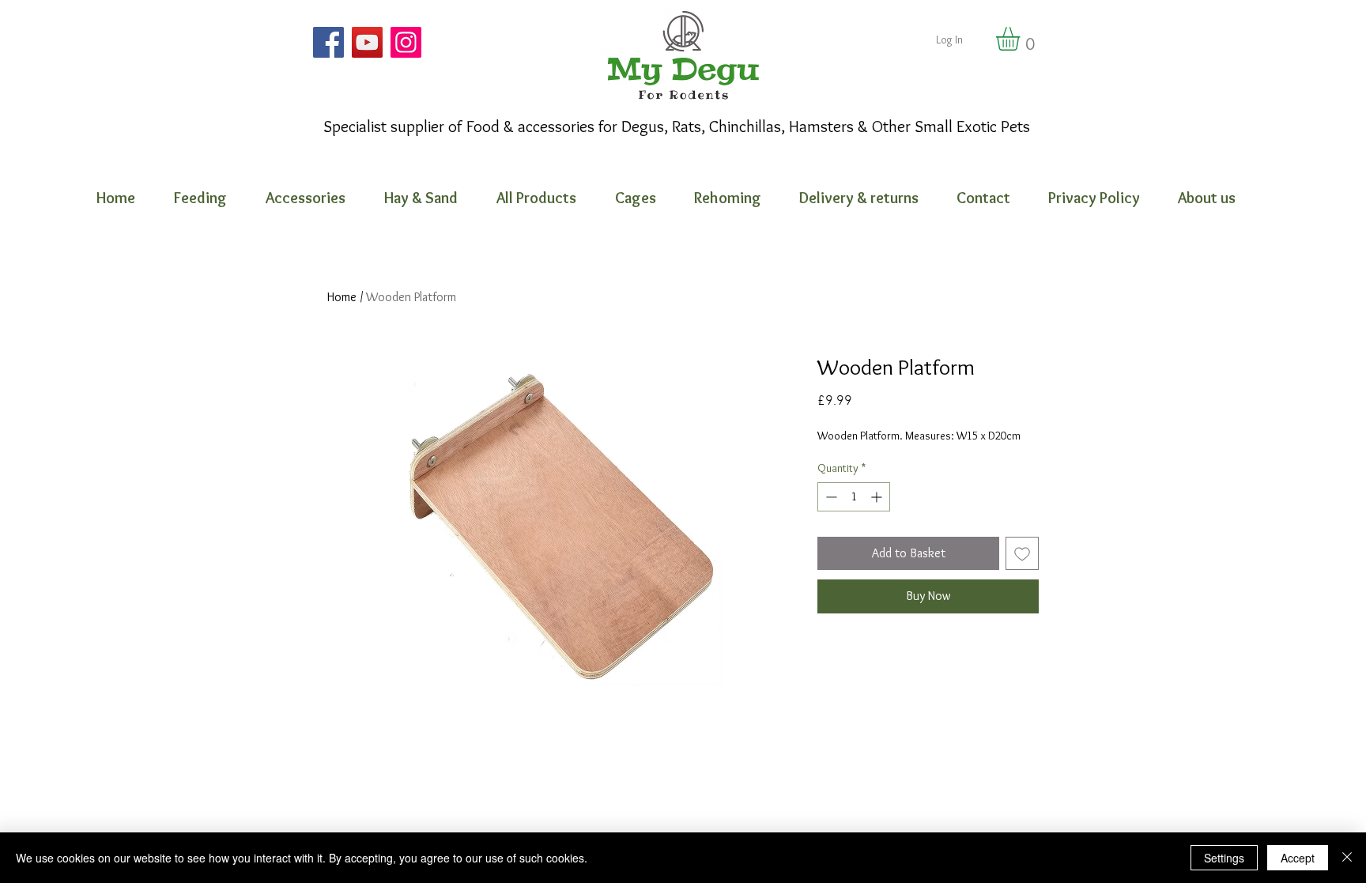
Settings (1224, 858)
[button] (1021, 39)
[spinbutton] (854, 497)
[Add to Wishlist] (1022, 553)
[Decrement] (830, 497)
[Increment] (878, 497)
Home (342, 296)
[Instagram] (406, 42)
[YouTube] (367, 42)
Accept (1298, 858)
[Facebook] (328, 42)
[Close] (1347, 857)
